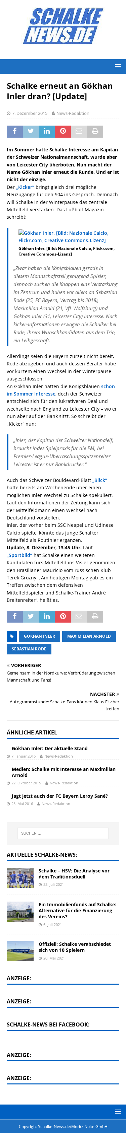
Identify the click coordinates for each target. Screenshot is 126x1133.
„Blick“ (99, 480)
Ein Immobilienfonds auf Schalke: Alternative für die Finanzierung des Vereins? (77, 910)
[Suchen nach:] (63, 833)
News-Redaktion (72, 113)
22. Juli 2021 (53, 884)
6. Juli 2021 (52, 924)
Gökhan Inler (39, 636)
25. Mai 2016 (22, 803)
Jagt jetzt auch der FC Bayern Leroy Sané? (60, 796)
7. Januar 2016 (23, 756)
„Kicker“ (25, 187)
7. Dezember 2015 (29, 113)
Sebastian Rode (29, 649)
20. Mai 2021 (54, 958)
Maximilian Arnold (89, 636)
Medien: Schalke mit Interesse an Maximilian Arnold (64, 772)
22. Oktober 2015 (26, 782)
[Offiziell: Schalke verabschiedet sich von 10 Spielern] (20, 951)
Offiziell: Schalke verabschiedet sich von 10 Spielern (75, 947)
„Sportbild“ (19, 555)
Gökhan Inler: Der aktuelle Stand (50, 748)
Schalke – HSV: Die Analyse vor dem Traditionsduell (74, 873)
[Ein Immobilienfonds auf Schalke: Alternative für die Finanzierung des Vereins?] (20, 912)
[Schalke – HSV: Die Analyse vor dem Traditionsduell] (20, 878)
